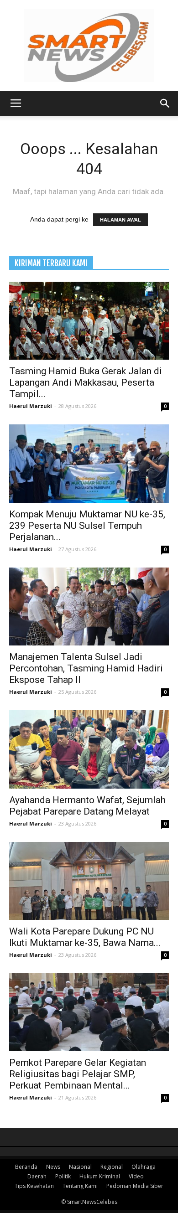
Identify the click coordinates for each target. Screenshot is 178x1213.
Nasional (80, 1167)
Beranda (26, 1167)
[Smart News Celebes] (89, 45)
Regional (111, 1167)
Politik (63, 1176)
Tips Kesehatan (34, 1186)
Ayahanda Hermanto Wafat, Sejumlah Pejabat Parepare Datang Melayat (87, 806)
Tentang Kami (80, 1186)
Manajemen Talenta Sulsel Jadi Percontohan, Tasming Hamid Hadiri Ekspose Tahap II (86, 668)
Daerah (37, 1176)
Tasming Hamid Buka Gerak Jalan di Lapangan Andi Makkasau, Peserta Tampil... (85, 382)
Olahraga (143, 1167)
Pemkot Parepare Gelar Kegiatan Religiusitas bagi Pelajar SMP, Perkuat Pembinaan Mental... (77, 1074)
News (53, 1167)
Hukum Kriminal (99, 1176)
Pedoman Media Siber (134, 1186)
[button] (165, 103)
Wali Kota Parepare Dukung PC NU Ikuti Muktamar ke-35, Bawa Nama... (85, 937)
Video (136, 1176)
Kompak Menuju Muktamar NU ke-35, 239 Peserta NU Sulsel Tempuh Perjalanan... (87, 525)
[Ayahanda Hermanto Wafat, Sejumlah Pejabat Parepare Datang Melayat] (89, 749)
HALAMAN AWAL (120, 219)
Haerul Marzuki (30, 406)
